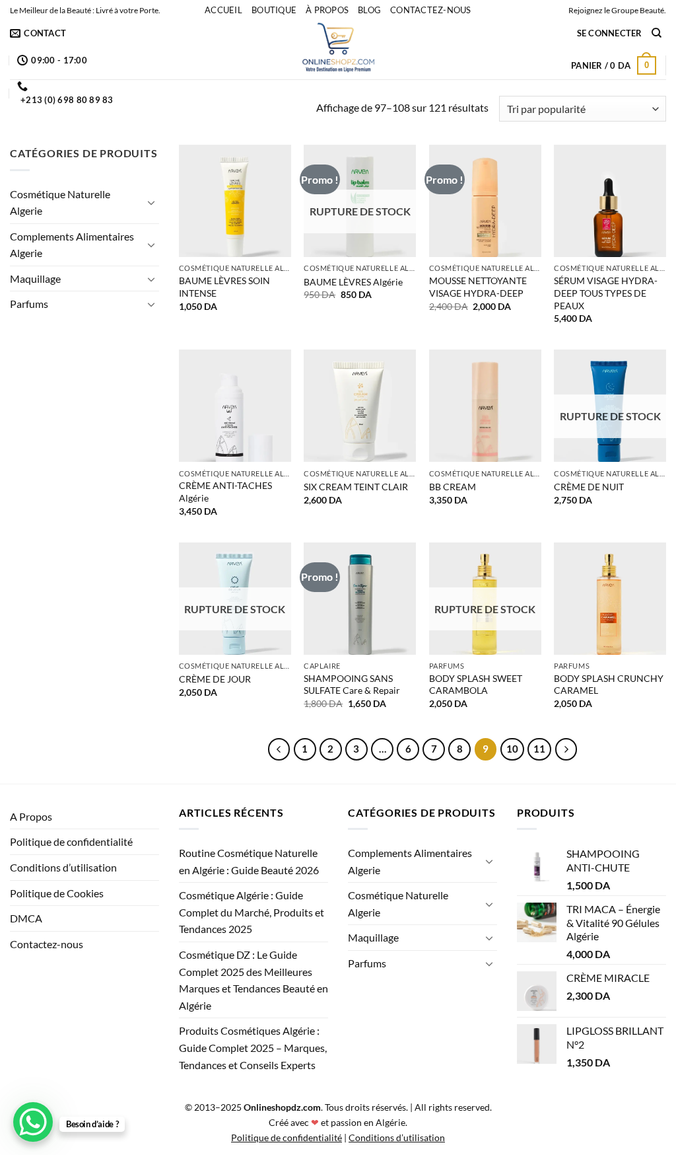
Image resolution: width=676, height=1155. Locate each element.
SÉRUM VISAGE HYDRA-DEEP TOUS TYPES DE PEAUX (606, 293)
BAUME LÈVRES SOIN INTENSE (224, 287)
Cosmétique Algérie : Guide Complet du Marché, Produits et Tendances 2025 (251, 912)
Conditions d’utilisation (63, 867)
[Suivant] (566, 749)
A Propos (31, 816)
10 (512, 749)
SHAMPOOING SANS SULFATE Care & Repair (352, 684)
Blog (369, 10)
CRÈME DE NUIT (589, 486)
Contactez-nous (430, 10)
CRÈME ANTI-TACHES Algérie (225, 491)
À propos (327, 10)
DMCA (26, 918)
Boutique (274, 10)
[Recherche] (656, 33)
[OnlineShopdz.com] (338, 49)
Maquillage (35, 278)
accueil (223, 10)
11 (539, 749)
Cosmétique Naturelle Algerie (60, 202)
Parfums (29, 303)
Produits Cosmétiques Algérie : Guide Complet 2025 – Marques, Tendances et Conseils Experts (253, 1047)
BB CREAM (452, 486)
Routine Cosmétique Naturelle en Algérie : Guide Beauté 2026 (249, 861)
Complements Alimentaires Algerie (72, 245)
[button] (609, 33)
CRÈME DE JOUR (215, 679)
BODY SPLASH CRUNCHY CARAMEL (608, 684)
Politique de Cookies (57, 893)
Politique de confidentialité (71, 841)
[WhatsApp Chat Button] (33, 1122)
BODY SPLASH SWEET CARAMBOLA (475, 684)
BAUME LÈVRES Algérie (353, 281)
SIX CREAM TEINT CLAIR (356, 486)
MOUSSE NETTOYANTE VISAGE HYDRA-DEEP (478, 287)
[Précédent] (279, 749)
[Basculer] (151, 202)
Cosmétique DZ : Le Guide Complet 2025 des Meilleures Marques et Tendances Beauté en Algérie (253, 980)
